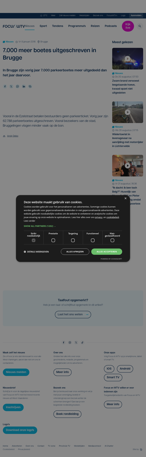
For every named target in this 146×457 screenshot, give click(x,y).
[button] (73, 226)
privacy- (99, 217)
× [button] (125, 198)
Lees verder (29, 220)
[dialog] (73, 228)
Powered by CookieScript (111, 259)
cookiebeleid (113, 217)
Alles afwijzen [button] (75, 251)
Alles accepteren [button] (107, 251)
